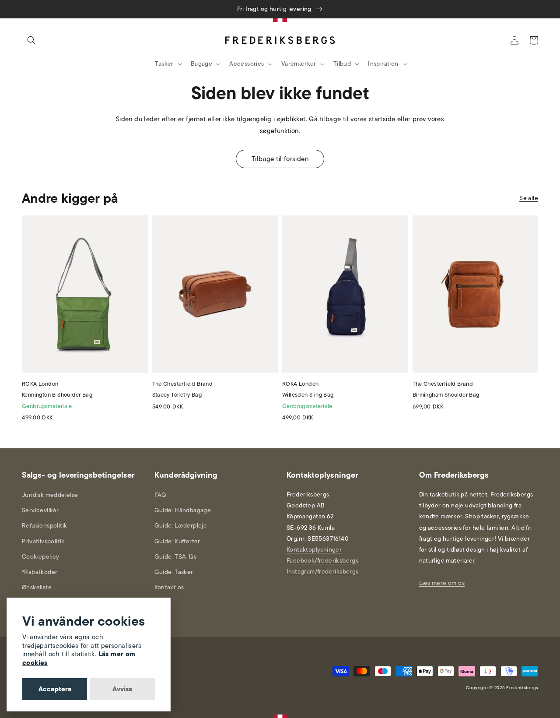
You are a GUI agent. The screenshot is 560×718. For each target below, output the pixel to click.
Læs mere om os (442, 583)
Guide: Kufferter (177, 541)
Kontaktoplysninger (314, 550)
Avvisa (122, 689)
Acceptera (54, 689)
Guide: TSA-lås (175, 557)
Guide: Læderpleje (180, 526)
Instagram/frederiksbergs (323, 572)
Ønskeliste (37, 587)
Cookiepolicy (41, 557)
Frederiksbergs (522, 687)
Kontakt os (169, 587)
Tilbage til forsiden (280, 159)
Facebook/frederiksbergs (322, 561)
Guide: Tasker (173, 572)
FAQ (160, 495)
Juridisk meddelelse (50, 495)
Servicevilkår (40, 510)
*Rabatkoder (39, 572)
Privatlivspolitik (43, 541)
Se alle (528, 198)
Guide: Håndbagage (182, 510)
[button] (31, 40)
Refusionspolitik (44, 526)
